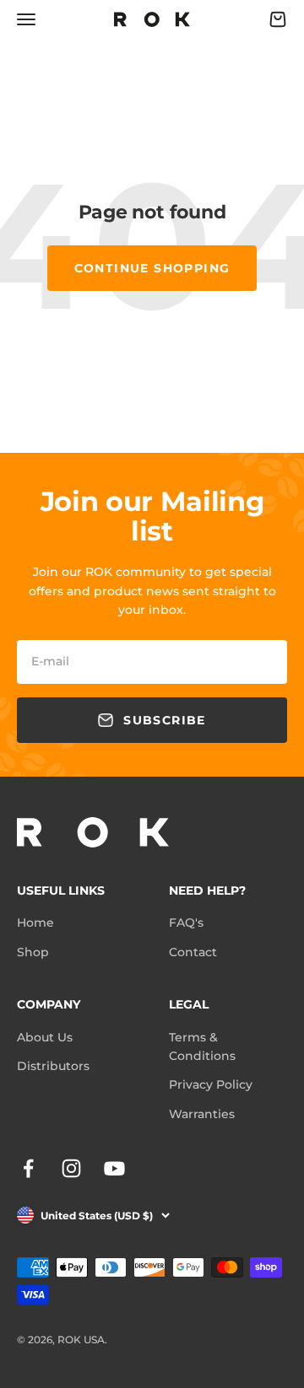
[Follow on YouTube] (114, 1168)
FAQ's (186, 922)
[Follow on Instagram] (71, 1168)
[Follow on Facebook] (28, 1168)
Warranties (202, 1114)
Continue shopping (152, 268)
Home (35, 922)
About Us (45, 1037)
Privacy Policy (210, 1084)
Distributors (53, 1065)
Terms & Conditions (202, 1046)
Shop (33, 952)
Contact (193, 952)
